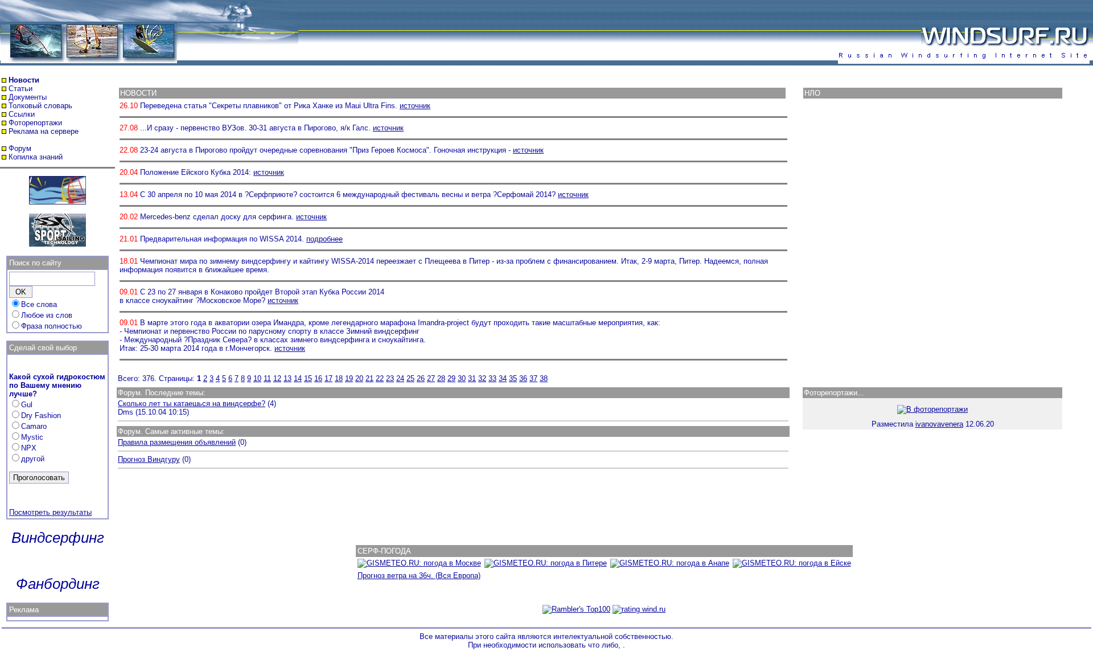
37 (533, 378)
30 (462, 378)
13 (287, 378)
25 (410, 378)
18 (339, 378)
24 (400, 378)
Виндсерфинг (57, 537)
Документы (28, 97)
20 (359, 378)
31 (472, 378)
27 (431, 378)
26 (421, 378)
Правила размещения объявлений (177, 442)
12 (277, 378)
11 (267, 378)
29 (451, 378)
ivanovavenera (939, 424)
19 (349, 378)
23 (390, 378)
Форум (20, 148)
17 (328, 378)
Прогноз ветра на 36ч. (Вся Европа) (419, 575)
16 (318, 378)
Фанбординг (58, 583)
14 (298, 378)
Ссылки (22, 114)
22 (380, 378)
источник (415, 105)
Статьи (20, 88)
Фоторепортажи (35, 122)
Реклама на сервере (44, 131)
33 (492, 378)
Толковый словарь (40, 105)
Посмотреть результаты (50, 512)
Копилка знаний (36, 157)
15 (308, 378)
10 (257, 378)
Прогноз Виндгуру (149, 459)
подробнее (324, 239)
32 (482, 378)
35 (513, 378)
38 (544, 378)
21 (369, 378)
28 (441, 378)
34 (503, 378)
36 (523, 378)
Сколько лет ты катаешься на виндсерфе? (191, 403)
